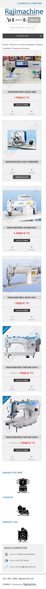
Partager (31, 114)
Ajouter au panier (22, 105)
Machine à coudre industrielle (22, 45)
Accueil (5, 45)
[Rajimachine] (24, 11)
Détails (12, 114)
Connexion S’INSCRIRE (29, 3)
